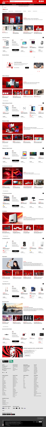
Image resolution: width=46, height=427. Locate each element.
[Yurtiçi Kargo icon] (9, 408)
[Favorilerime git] (41, 1)
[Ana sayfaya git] (5, 1)
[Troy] (22, 408)
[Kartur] (6, 408)
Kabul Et (16, 115)
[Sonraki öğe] (43, 37)
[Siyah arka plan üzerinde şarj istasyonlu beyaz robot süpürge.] (42, 244)
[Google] (8, 414)
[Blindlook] (5, 361)
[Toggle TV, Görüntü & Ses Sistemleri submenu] (21, 11)
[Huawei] (13, 414)
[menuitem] (7, 3)
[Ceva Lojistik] (3, 408)
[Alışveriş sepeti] (43, 1)
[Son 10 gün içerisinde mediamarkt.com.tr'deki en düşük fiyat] (36, 115)
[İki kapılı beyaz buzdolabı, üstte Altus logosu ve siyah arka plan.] (33, 244)
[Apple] (4, 414)
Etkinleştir (27, 67)
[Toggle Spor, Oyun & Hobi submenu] (37, 11)
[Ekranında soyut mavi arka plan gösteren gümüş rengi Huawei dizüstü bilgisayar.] (6, 153)
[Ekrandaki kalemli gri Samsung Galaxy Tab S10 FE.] (24, 43)
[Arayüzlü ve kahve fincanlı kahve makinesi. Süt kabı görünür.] (24, 244)
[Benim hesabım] (39, 1)
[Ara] (10, 1)
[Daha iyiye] (11, 361)
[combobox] (21, 1)
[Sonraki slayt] (39, 71)
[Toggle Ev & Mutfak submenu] (26, 11)
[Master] (17, 408)
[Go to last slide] (38, 71)
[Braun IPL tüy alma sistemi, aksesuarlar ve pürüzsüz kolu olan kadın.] (24, 289)
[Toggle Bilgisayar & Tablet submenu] (13, 11)
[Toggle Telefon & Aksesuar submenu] (7, 11)
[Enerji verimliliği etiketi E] (3, 205)
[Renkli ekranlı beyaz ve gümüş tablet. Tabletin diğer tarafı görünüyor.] (24, 153)
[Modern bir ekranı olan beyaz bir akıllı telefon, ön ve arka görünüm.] (6, 108)
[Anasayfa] (2, 7)
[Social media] (3, 372)
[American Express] (19, 408)
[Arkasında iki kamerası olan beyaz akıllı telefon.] (6, 43)
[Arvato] (3, 410)
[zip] (25, 408)
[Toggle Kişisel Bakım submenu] (31, 11)
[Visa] (14, 408)
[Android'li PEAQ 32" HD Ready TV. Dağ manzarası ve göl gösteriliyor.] (6, 198)
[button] (17, 65)
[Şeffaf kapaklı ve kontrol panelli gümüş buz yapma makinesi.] (42, 43)
